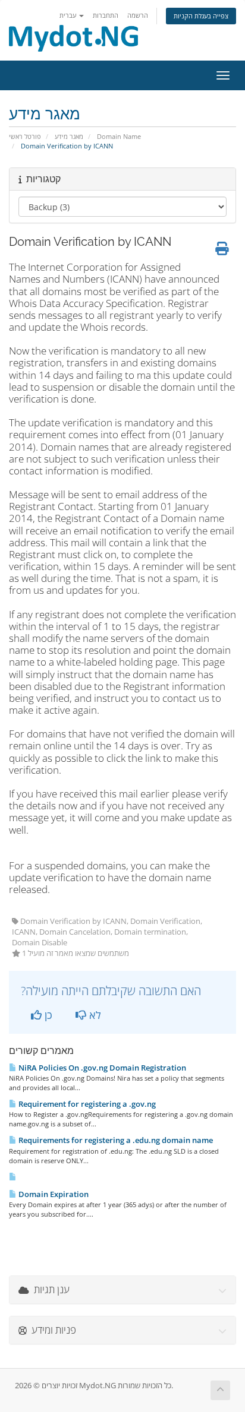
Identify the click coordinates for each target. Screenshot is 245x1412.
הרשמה (137, 15)
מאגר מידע (69, 136)
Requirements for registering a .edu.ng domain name (115, 1140)
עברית (68, 15)
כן (47, 1015)
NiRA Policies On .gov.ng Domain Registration (101, 1067)
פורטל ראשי (25, 136)
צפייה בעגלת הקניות (201, 15)
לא (93, 1015)
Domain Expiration (53, 1194)
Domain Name (119, 136)
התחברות (105, 15)
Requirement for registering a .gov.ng (86, 1103)
